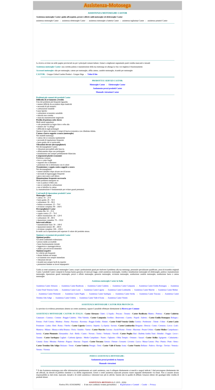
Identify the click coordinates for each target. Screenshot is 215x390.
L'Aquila (110, 314)
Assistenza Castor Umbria (65, 298)
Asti (71, 334)
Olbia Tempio (122, 338)
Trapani (85, 342)
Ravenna (83, 322)
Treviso (167, 345)
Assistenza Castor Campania (123, 286)
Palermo (61, 342)
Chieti (102, 314)
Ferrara (39, 322)
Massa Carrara (148, 342)
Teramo (127, 314)
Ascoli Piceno (119, 330)
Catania (39, 342)
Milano (47, 330)
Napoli (136, 318)
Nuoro (103, 338)
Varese (87, 330)
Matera (151, 314)
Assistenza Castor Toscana (149, 294)
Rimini (105, 322)
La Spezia (105, 326)
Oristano (133, 338)
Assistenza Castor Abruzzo (46, 286)
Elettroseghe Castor (117, 85)
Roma (60, 326)
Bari (135, 334)
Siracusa (77, 342)
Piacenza (74, 322)
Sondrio (80, 330)
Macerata (136, 330)
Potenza (159, 314)
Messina (53, 342)
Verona (39, 349)
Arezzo (107, 342)
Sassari (141, 338)
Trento (71, 345)
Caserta (129, 318)
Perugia (92, 345)
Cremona (162, 326)
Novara (91, 334)
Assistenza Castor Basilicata (72, 286)
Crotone (58, 318)
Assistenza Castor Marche (144, 290)
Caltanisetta (173, 338)
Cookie (144, 385)
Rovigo (159, 345)
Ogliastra (111, 338)
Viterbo (67, 326)
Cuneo (84, 334)
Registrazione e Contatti (129, 385)
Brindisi (160, 334)
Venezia (174, 345)
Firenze (114, 342)
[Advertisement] (107, 41)
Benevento (120, 318)
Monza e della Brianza (61, 330)
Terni (99, 345)
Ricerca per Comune (130, 309)
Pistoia (163, 342)
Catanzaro (40, 318)
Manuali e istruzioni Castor (107, 92)
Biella (77, 334)
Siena (175, 342)
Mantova (39, 330)
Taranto (39, 338)
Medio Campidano (91, 338)
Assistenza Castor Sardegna (100, 294)
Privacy (153, 385)
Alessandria (63, 334)
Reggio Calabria (69, 318)
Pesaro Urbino (147, 330)
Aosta (123, 345)
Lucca (138, 342)
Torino (99, 334)
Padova (152, 345)
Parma (66, 322)
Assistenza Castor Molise (168, 290)
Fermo (128, 330)
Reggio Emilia (94, 322)
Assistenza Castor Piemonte (50, 294)
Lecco (169, 326)
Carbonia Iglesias (75, 338)
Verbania (106, 334)
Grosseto (122, 342)
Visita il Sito (92, 74)
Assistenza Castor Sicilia (125, 294)
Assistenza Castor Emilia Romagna (153, 286)
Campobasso (173, 330)
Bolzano (63, 345)
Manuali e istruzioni (107, 363)
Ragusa (69, 342)
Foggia (168, 334)
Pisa (157, 342)
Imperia (97, 326)
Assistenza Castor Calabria (97, 286)
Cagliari (63, 338)
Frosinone (40, 326)
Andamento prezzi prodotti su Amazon (107, 360)
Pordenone (147, 322)
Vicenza (46, 349)
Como (154, 326)
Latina (48, 326)
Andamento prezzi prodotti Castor (107, 88)
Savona (114, 326)
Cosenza (49, 318)
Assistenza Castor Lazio (71, 290)
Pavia (73, 330)
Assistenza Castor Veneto (118, 298)
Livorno (131, 342)
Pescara (119, 314)
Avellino (110, 318)
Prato (169, 342)
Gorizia (138, 322)
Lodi (176, 326)
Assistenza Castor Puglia (75, 294)
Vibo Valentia (83, 318)
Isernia (38, 334)
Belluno (144, 345)
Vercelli (115, 334)
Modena (59, 322)
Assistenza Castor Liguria (94, 290)
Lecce (175, 334)
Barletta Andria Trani (146, 334)
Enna (46, 342)
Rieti (54, 326)
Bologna (174, 318)
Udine (162, 322)
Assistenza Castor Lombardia (119, 290)
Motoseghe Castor (97, 85)
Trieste (155, 322)
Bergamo (139, 326)
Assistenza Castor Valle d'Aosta (91, 298)
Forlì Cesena (49, 322)
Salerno (144, 318)
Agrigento (162, 338)
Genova (89, 326)
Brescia (147, 326)
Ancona (109, 330)
